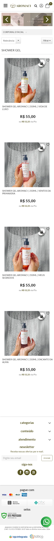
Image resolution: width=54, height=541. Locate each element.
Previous (6, 19)
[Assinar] (46, 458)
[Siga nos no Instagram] (27, 472)
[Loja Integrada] (18, 537)
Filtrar (46, 40)
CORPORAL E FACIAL (13, 32)
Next (47, 19)
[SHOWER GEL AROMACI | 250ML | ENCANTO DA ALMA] (27, 346)
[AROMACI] (20, 5)
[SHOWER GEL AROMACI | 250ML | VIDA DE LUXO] (27, 93)
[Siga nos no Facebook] (20, 472)
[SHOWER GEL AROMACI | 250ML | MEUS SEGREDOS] (27, 261)
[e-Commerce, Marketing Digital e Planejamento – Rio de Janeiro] (36, 536)
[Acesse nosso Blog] (34, 472)
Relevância (8, 40)
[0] (47, 5)
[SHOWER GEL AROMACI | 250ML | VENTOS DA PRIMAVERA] (27, 177)
